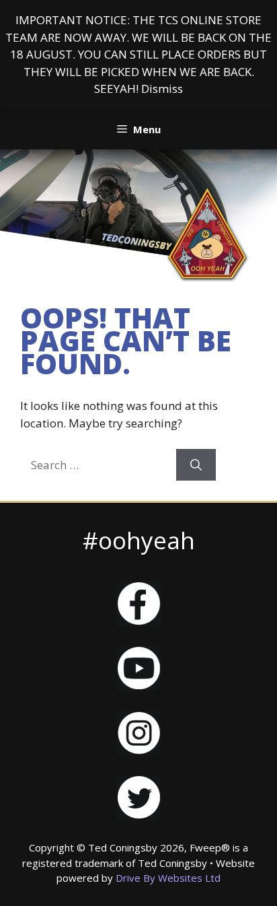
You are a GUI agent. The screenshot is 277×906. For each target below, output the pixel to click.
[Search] (196, 465)
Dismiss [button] (162, 88)
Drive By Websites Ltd (168, 877)
